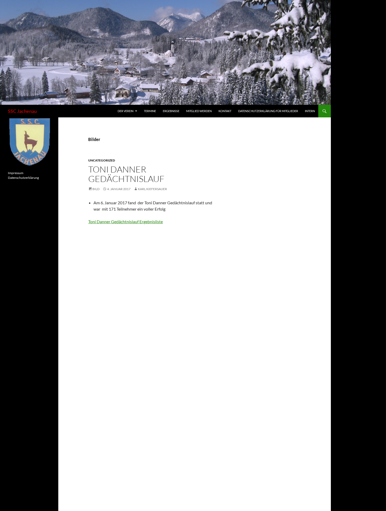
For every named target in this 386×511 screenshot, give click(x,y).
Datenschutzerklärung (23, 178)
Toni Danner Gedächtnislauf (126, 174)
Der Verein (125, 111)
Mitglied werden (199, 111)
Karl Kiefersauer (152, 189)
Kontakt (224, 111)
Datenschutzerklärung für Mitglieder (268, 111)
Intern (310, 111)
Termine (150, 111)
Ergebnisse (171, 111)
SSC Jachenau (22, 111)
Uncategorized (101, 160)
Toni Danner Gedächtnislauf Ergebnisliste (125, 221)
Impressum (15, 173)
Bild (96, 189)
